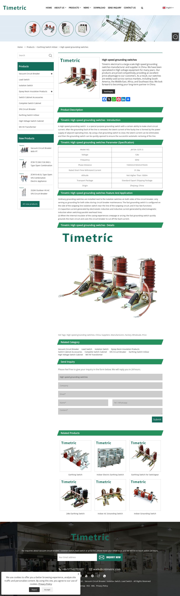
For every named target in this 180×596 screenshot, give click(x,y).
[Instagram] (98, 576)
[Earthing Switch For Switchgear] (145, 455)
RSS (88, 586)
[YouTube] (86, 576)
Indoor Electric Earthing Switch (110, 474)
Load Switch (24, 79)
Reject (34, 589)
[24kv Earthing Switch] (75, 494)
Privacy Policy (102, 586)
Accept (47, 589)
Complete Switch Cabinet (30, 103)
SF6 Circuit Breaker (27, 109)
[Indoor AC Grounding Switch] (110, 494)
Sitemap (81, 586)
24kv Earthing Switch (75, 513)
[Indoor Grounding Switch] (145, 494)
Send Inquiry (108, 91)
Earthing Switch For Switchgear (145, 474)
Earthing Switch (75, 474)
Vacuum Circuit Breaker (29, 73)
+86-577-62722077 (73, 569)
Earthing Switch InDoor (47, 47)
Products (31, 47)
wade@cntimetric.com (107, 569)
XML (93, 586)
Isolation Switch (26, 85)
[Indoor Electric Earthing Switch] (110, 455)
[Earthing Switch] (75, 455)
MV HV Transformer (27, 127)
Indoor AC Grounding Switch (110, 513)
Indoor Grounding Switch (145, 513)
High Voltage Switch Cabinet (31, 121)
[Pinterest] (92, 576)
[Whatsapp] (104, 576)
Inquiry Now (113, 557)
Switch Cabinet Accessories (31, 97)
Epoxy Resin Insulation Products (33, 91)
